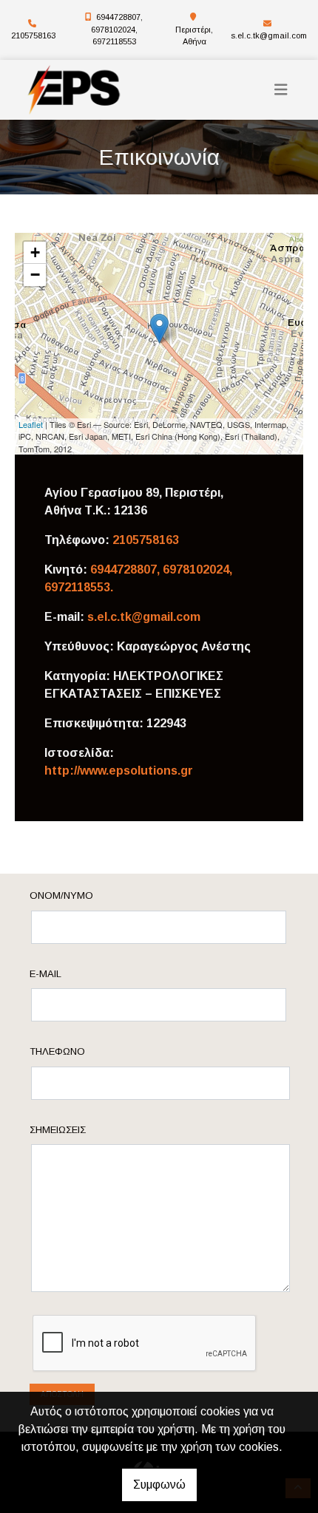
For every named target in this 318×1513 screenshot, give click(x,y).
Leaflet (30, 424)
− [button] (35, 274)
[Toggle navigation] (281, 90)
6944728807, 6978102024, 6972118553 (117, 29)
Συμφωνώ (159, 1484)
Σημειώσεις (58, 1129)
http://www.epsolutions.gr (118, 770)
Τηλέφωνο (57, 1051)
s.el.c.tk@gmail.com (269, 35)
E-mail (45, 973)
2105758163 (33, 35)
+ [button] (35, 252)
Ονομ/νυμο (61, 895)
